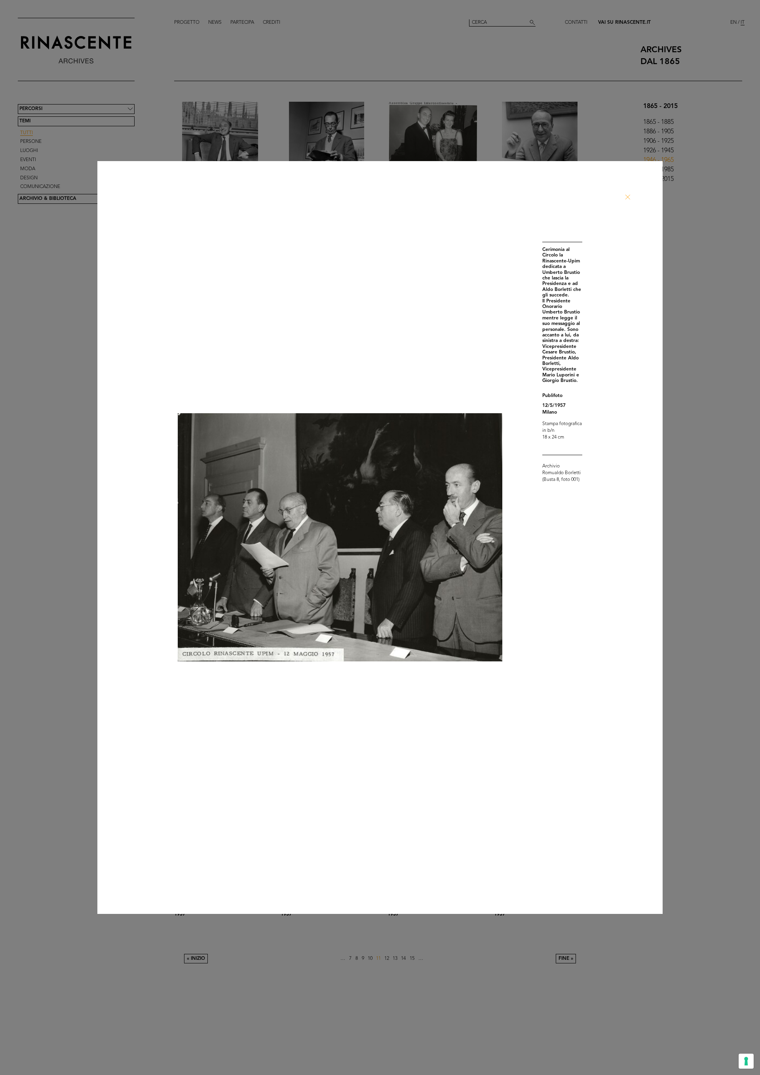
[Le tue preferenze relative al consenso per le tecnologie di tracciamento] (746, 1061)
